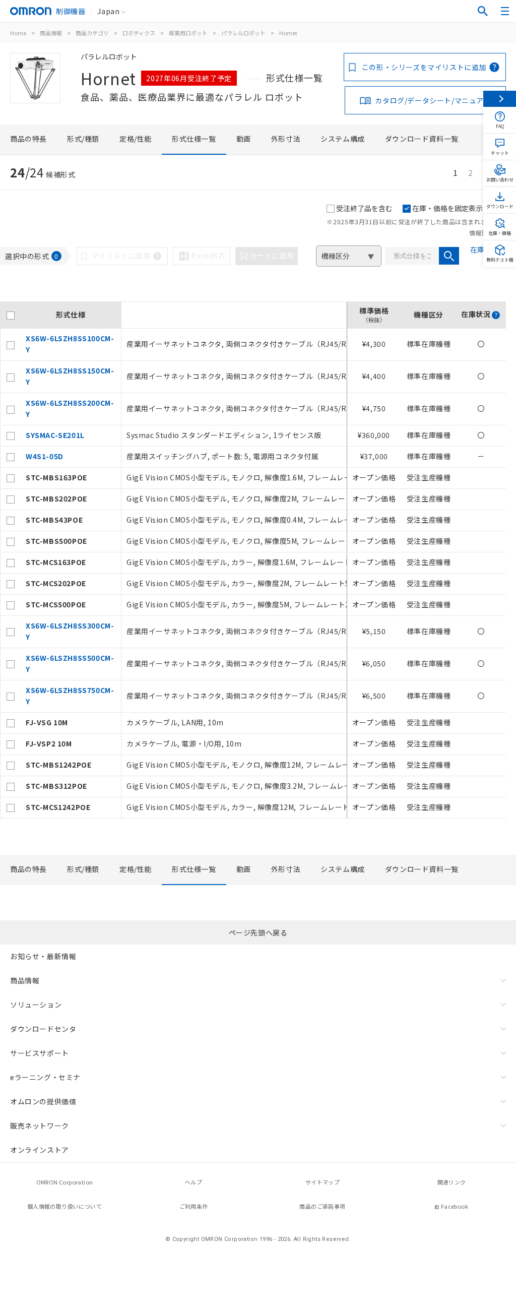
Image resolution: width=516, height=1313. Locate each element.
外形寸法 (285, 139)
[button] (496, 315)
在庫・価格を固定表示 (447, 208)
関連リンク (451, 1182)
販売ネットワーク (39, 1125)
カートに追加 (272, 256)
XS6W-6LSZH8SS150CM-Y (70, 376)
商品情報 (51, 33)
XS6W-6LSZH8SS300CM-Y (70, 631)
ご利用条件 (193, 1206)
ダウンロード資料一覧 (422, 139)
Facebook (454, 1206)
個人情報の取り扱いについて (64, 1206)
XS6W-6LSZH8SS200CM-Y (70, 408)
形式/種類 (83, 139)
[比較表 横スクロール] (253, 297)
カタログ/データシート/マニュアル (433, 100)
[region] (253, 560)
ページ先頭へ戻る (258, 932)
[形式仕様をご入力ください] (449, 256)
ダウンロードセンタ (43, 1029)
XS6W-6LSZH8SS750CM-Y (70, 695)
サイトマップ (322, 1182)
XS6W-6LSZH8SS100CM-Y (70, 343)
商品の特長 (28, 139)
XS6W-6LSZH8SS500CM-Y (70, 663)
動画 (243, 139)
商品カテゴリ (92, 33)
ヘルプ (193, 1182)
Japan (108, 11)
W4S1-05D (44, 456)
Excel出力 (208, 256)
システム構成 (342, 139)
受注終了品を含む (364, 208)
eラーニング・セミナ (45, 1077)
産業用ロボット (188, 33)
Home (18, 33)
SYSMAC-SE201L (55, 435)
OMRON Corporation (64, 1182)
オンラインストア (39, 1150)
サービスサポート (39, 1053)
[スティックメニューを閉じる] (499, 99)
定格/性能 (135, 139)
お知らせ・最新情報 (43, 956)
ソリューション (35, 1004)
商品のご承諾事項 (322, 1206)
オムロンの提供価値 (43, 1101)
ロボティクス (138, 33)
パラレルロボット (243, 33)
